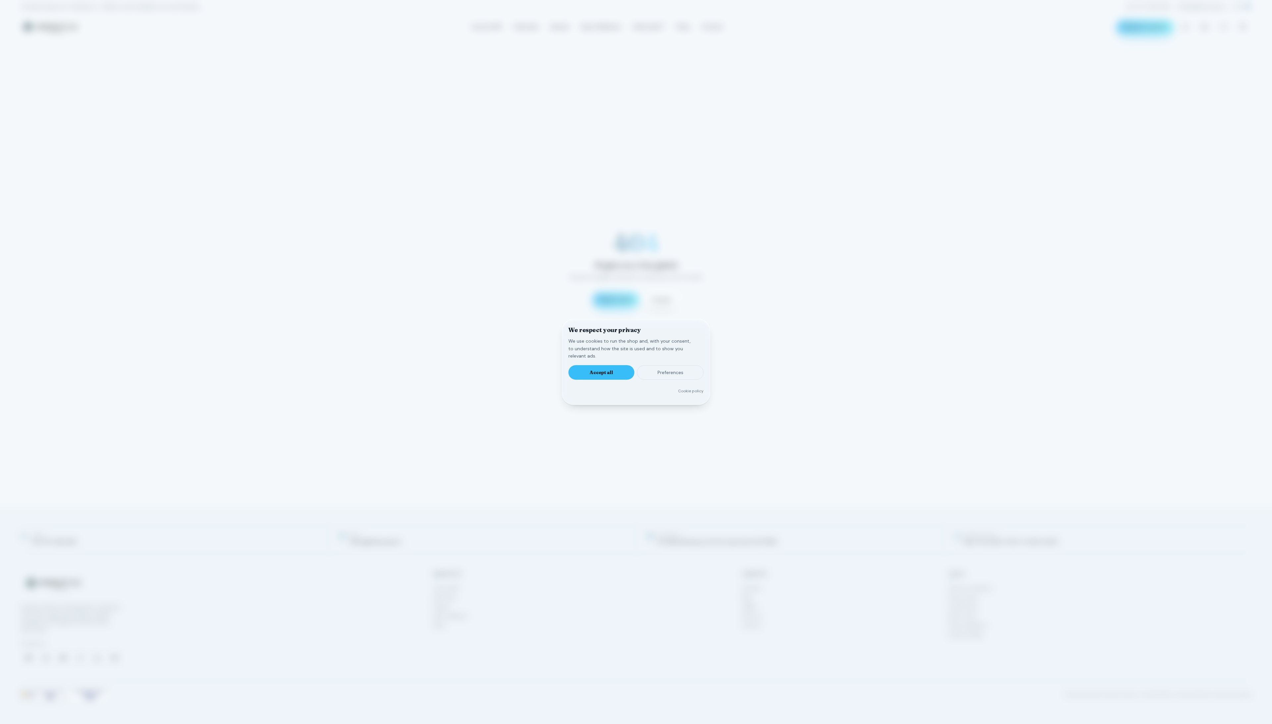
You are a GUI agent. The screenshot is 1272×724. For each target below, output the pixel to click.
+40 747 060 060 (1148, 6)
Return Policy (962, 616)
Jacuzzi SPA (486, 26)
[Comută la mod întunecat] (1243, 27)
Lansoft (1244, 694)
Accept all (601, 373)
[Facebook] (28, 658)
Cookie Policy (963, 607)
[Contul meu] (1224, 27)
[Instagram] (45, 658)
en (1247, 6)
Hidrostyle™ (648, 26)
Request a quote (1145, 27)
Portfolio (751, 588)
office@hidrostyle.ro (1202, 6)
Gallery (750, 607)
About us (752, 616)
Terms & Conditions (970, 588)
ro (1237, 6)
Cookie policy (691, 391)
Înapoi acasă (615, 299)
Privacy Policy (963, 598)
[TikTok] (80, 658)
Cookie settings (965, 635)
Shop (683, 26)
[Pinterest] (114, 658)
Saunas (559, 26)
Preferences (670, 373)
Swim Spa (526, 26)
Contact (712, 26)
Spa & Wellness (601, 26)
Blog (747, 598)
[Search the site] (1185, 27)
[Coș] (1204, 27)
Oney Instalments (967, 625)
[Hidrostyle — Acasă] (50, 26)
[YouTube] (63, 658)
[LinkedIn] (97, 658)
